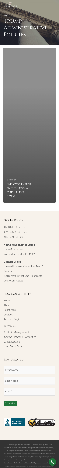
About (7, 305)
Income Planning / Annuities (20, 337)
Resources (10, 309)
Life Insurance (12, 341)
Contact (8, 314)
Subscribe (10, 403)
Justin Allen (48, 445)
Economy (11, 179)
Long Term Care (13, 346)
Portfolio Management (16, 332)
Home (7, 300)
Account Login (12, 319)
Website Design (37, 445)
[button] (53, 5)
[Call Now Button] (52, 462)
